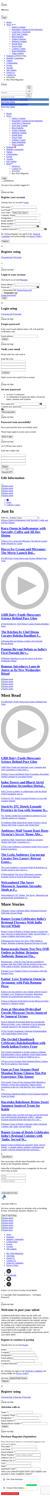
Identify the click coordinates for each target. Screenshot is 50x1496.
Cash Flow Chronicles (21, 32)
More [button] (8, 164)
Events (9, 1244)
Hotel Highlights (19, 51)
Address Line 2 (8, 1460)
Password (6, 226)
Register (5, 241)
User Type (6, 212)
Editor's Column (18, 27)
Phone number (8, 223)
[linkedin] (11, 1275)
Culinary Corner (18, 48)
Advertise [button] (10, 1256)
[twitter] (8, 1286)
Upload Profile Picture (18, 1378)
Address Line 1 (8, 1458)
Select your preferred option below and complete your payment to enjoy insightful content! (23, 1472)
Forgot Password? (24, 290)
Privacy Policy (12, 1265)
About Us (10, 72)
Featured (10, 56)
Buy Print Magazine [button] (14, 1253)
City (3, 1463)
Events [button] (9, 65)
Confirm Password (9, 229)
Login (4, 18)
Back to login (7, 437)
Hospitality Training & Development (27, 29)
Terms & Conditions (14, 1263)
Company (5, 1352)
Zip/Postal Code (8, 1469)
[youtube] (8, 1280)
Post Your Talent (8, 102)
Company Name (8, 215)
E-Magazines (11, 63)
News (8, 25)
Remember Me (10, 290)
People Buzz (17, 44)
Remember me (10, 293)
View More (6, 1157)
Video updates (18, 53)
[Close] (2, 15)
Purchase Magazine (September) (14, 99)
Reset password (8, 412)
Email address (7, 284)
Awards (9, 68)
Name (3, 1349)
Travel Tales (17, 46)
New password (7, 404)
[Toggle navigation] (2, 109)
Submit (5, 339)
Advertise (10, 77)
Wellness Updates (19, 41)
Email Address (8, 221)
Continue (5, 373)
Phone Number (8, 1455)
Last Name (6, 210)
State (3, 1466)
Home (9, 22)
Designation (6, 218)
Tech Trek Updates (20, 34)
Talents (9, 60)
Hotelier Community (15, 1239)
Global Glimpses (19, 39)
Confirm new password (11, 407)
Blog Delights (17, 36)
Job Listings (11, 70)
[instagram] (8, 1273)
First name (6, 207)
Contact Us (11, 75)
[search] (29, 89)
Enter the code (7, 359)
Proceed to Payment (10, 1494)
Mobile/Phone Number (11, 1423)
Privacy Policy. (35, 236)
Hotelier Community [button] (15, 58)
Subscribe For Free (9, 1193)
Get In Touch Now (9, 1216)
